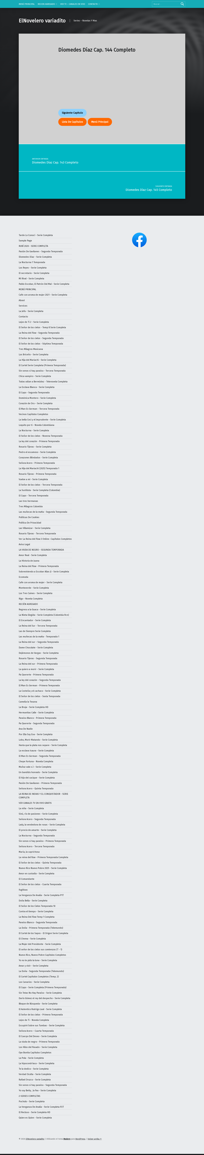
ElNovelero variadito (42, 21)
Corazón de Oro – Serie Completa (35, 403)
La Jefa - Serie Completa (31, 311)
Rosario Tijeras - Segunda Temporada (38, 658)
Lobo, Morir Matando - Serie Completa (38, 739)
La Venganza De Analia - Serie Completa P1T (41, 895)
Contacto (23, 316)
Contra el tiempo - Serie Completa (36, 911)
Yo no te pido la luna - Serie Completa (38, 960)
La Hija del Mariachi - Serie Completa (37, 360)
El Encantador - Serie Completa (35, 620)
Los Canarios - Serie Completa (34, 982)
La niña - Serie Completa (31, 808)
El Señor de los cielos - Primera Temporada (41, 1014)
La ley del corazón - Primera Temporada (39, 441)
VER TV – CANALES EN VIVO (72, 4)
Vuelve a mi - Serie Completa (33, 479)
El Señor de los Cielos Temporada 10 (37, 906)
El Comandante (26, 879)
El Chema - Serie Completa (32, 938)
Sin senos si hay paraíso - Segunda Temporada (43, 1085)
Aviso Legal (24, 544)
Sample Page (25, 240)
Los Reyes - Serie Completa (32, 267)
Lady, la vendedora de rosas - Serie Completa (42, 824)
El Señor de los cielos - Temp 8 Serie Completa (42, 327)
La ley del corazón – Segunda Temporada (40, 680)
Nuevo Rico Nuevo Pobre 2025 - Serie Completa (43, 868)
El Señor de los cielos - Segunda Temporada (41, 338)
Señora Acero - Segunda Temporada (37, 819)
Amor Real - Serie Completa (33, 555)
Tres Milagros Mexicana (31, 349)
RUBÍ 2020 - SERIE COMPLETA (33, 246)
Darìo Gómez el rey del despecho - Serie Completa (44, 998)
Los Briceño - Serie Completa (33, 354)
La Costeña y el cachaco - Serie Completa (40, 691)
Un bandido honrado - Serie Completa (38, 772)
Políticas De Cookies (29, 517)
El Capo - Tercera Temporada (33, 495)
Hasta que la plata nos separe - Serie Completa (43, 745)
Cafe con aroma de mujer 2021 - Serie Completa (43, 294)
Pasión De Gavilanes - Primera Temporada (40, 783)
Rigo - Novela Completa (31, 598)
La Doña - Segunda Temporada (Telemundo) (41, 971)
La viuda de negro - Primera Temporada (39, 1041)
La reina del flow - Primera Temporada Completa (43, 857)
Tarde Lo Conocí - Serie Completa (36, 235)
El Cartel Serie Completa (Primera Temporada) (42, 365)
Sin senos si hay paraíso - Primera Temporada (42, 841)
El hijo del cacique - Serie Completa (37, 777)
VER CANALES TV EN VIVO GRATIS (35, 803)
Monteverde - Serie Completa (34, 588)
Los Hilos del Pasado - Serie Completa (38, 1047)
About (22, 300)
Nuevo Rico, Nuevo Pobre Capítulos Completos (42, 955)
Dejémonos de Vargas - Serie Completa (39, 653)
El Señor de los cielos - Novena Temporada (40, 436)
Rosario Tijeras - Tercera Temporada (37, 533)
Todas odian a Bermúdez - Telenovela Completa (43, 381)
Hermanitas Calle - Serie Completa (36, 712)
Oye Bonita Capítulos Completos (35, 1052)
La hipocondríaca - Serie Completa (36, 1063)
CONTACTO (93, 4)
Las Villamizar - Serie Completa (34, 528)
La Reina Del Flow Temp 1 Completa (36, 917)
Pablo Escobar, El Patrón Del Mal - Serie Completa (44, 284)
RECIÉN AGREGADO (28, 604)
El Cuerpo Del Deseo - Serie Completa (38, 1036)
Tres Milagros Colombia (31, 506)
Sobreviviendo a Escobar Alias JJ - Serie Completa (44, 571)
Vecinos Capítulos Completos (33, 414)
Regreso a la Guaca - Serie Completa (37, 609)
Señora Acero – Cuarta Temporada (36, 1031)
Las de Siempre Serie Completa (35, 631)
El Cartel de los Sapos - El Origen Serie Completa (43, 933)
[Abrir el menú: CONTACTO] (99, 4)
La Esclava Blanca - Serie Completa (36, 387)
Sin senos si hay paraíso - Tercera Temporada (42, 370)
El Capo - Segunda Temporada (34, 392)
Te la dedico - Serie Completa (34, 1069)
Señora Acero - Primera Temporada (37, 463)
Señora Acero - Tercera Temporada (36, 846)
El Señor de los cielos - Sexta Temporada (39, 696)
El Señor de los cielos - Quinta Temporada (40, 862)
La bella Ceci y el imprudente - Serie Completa (42, 419)
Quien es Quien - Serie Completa (35, 1117)
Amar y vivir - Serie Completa (33, 965)
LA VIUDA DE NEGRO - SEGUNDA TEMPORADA (41, 549)
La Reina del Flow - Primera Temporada (39, 566)
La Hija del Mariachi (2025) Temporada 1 (39, 468)
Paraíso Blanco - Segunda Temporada (38, 922)
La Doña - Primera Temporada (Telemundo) (41, 928)
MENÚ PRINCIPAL (27, 4)
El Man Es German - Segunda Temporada (40, 756)
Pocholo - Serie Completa (32, 1101)
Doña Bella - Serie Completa (33, 900)
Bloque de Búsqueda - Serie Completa (38, 1003)
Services (23, 305)
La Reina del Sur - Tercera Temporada (38, 625)
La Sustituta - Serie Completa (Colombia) (39, 490)
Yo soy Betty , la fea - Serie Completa (37, 1090)
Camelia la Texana (28, 701)
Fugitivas (23, 889)
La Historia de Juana (29, 560)
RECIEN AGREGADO (46, 4)
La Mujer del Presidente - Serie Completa (40, 944)
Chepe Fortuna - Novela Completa (36, 761)
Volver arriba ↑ (95, 1139)
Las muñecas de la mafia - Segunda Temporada (43, 512)
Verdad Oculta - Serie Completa (35, 1074)
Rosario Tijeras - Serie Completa (35, 446)
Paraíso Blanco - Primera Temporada (37, 718)
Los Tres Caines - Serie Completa (35, 593)
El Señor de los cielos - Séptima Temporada (41, 343)
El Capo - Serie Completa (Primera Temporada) (42, 987)
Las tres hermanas (28, 501)
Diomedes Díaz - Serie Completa (35, 257)
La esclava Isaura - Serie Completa (36, 750)
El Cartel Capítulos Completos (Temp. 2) (39, 976)
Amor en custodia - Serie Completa (36, 873)
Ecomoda (23, 577)
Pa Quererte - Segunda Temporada (36, 723)
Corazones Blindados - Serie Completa (38, 457)
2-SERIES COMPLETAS (29, 1096)
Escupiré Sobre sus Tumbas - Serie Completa (42, 1025)
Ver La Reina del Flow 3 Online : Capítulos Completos (45, 539)
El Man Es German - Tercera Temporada (39, 409)
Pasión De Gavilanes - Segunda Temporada (41, 251)
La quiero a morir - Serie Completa (36, 669)
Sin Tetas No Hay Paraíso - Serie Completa (40, 993)
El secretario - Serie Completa (34, 273)
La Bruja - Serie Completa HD (33, 707)
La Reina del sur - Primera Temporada (38, 663)
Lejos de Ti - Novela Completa (34, 1020)
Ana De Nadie (26, 729)
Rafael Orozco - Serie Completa (35, 1079)
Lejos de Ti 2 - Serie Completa (34, 322)
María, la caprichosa (29, 852)
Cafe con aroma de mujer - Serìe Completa (40, 582)
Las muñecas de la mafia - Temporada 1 (39, 636)
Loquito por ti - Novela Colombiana (36, 425)
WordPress (80, 1139)
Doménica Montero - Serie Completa (37, 398)
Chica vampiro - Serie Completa (35, 376)
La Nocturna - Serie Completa (34, 430)
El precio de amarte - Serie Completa (37, 830)
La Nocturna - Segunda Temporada (37, 835)
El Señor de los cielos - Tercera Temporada (40, 484)
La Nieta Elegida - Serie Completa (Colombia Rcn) (44, 615)
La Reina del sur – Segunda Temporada (39, 642)
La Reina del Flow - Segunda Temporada (39, 333)
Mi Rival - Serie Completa (31, 278)
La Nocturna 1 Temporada (32, 262)
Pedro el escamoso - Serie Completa (37, 452)
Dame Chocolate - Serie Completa (36, 647)
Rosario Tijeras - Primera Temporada (37, 474)
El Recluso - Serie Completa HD (34, 1112)
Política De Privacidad (30, 522)
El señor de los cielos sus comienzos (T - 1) (40, 949)
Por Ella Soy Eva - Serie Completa (35, 734)
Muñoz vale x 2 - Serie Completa (35, 767)
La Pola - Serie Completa (31, 1058)
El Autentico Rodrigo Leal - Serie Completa (40, 1009)
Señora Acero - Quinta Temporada (36, 788)
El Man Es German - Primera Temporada (39, 685)
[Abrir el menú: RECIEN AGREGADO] (56, 4)
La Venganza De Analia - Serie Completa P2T (41, 1107)
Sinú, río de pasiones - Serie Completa (38, 813)
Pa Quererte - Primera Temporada (36, 674)
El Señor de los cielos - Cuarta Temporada (40, 884)
